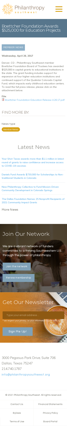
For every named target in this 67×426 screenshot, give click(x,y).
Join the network (16, 266)
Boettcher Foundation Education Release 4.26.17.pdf (35, 99)
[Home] (23, 13)
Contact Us (16, 404)
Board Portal (50, 421)
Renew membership (18, 277)
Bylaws (17, 413)
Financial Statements (50, 404)
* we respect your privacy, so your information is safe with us (31, 320)
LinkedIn (14, 382)
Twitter (9, 382)
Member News (10, 129)
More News (10, 209)
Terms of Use (17, 421)
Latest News (34, 147)
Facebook (3, 382)
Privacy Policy (50, 413)
